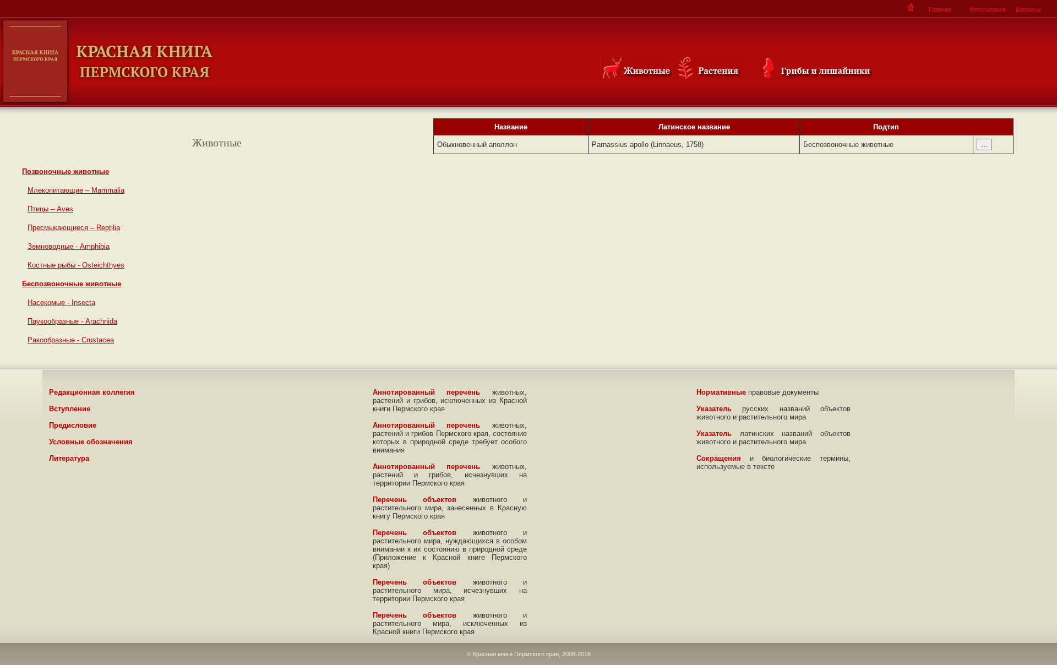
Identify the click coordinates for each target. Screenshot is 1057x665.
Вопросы (1028, 9)
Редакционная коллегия (92, 392)
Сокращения (718, 458)
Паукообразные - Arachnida (72, 321)
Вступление (69, 409)
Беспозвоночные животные (71, 284)
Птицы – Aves (50, 209)
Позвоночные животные (65, 171)
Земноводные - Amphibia (69, 246)
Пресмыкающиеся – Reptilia (74, 228)
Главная (940, 9)
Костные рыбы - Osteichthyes (76, 265)
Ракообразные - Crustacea (71, 340)
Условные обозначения (91, 442)
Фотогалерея (987, 9)
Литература (69, 458)
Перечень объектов (414, 499)
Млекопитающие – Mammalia (76, 190)
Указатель (714, 409)
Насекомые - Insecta (61, 302)
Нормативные (721, 392)
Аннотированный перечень (427, 392)
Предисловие (72, 425)
